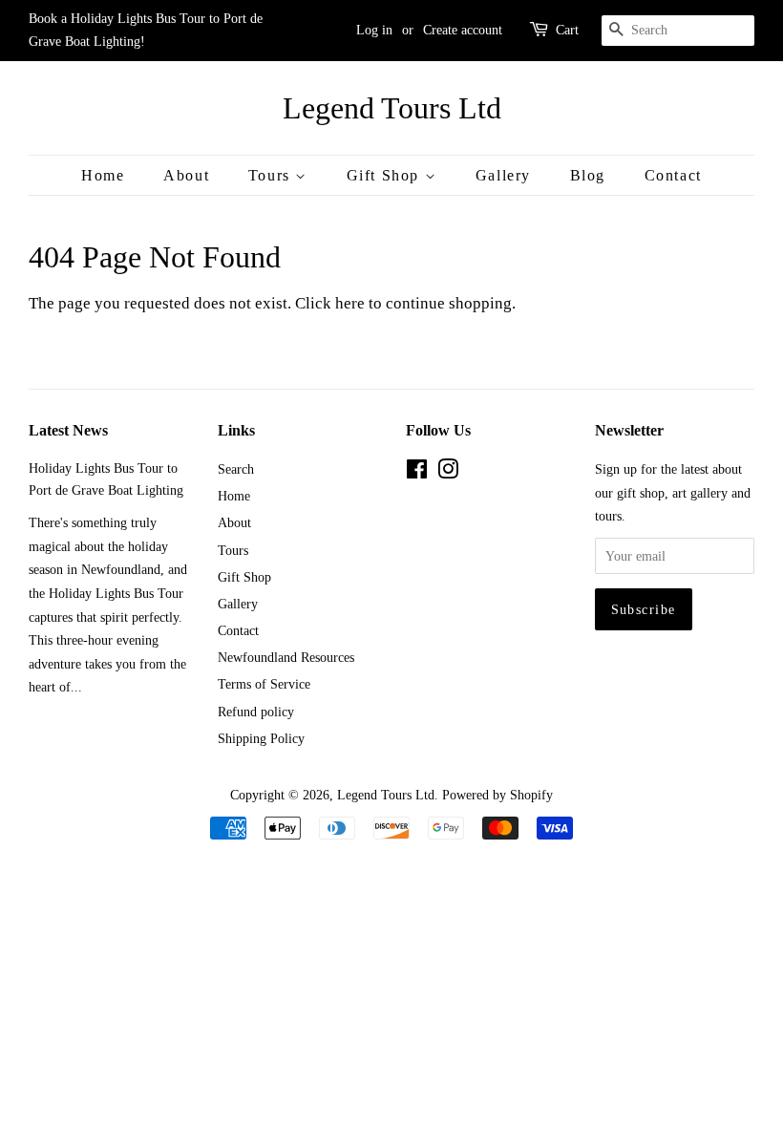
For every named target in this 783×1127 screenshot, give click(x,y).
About (186, 175)
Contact (673, 175)
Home (102, 175)
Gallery (503, 175)
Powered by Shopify (497, 794)
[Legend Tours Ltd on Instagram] (447, 472)
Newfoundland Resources (286, 657)
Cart (567, 30)
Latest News (68, 430)
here (350, 303)
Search (236, 469)
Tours (272, 175)
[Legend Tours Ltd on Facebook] (417, 472)
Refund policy (256, 711)
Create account (462, 30)
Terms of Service (264, 683)
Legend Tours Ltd (392, 108)
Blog (587, 175)
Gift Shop (386, 175)
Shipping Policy (261, 738)
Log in (374, 30)
